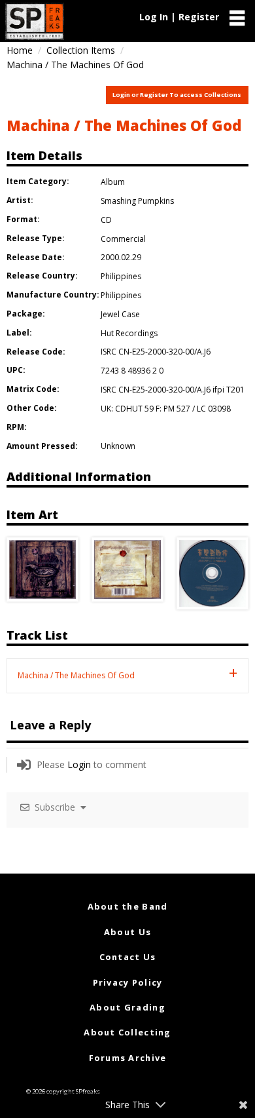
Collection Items (80, 50)
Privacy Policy (128, 982)
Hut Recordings (129, 333)
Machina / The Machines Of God (124, 125)
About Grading (127, 1007)
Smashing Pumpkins (137, 200)
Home (20, 50)
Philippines (121, 276)
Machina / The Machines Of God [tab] (76, 675)
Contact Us (127, 957)
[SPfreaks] (34, 21)
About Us (127, 932)
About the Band (128, 906)
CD (106, 219)
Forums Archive (128, 1058)
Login (79, 764)
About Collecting (127, 1032)
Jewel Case (120, 314)
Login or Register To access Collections (176, 94)
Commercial (123, 238)
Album (113, 181)
